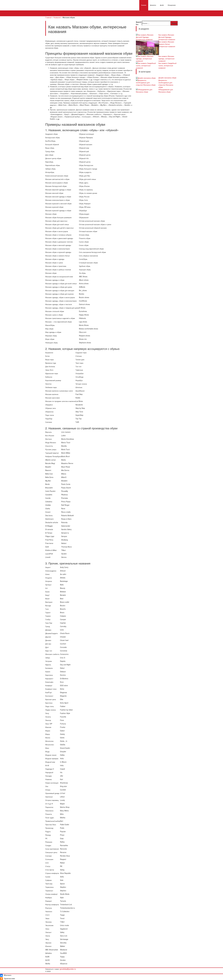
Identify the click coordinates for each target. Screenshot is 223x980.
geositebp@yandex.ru (68, 969)
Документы (153, 5)
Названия (143, 5)
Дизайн (162, 5)
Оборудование (172, 5)
